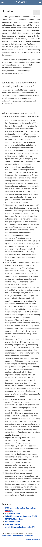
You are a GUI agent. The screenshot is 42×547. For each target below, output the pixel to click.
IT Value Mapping (12, 513)
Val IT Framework (12, 524)
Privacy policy (6, 535)
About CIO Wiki (18, 535)
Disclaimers (29, 535)
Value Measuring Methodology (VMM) (21, 516)
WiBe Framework (12, 521)
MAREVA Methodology (14, 519)
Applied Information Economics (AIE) (20, 527)
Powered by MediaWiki (33, 539)
